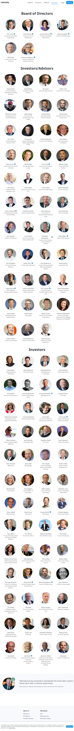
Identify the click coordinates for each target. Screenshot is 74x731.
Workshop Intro (44, 716)
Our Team (26, 716)
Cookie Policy (12, 728)
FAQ (41, 714)
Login (62, 2)
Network (30, 2)
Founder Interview (28, 718)
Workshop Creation (45, 718)
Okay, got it (69, 726)
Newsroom (26, 714)
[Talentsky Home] (5, 2)
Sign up (69, 2)
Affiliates (46, 2)
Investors (54, 2)
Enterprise (38, 2)
